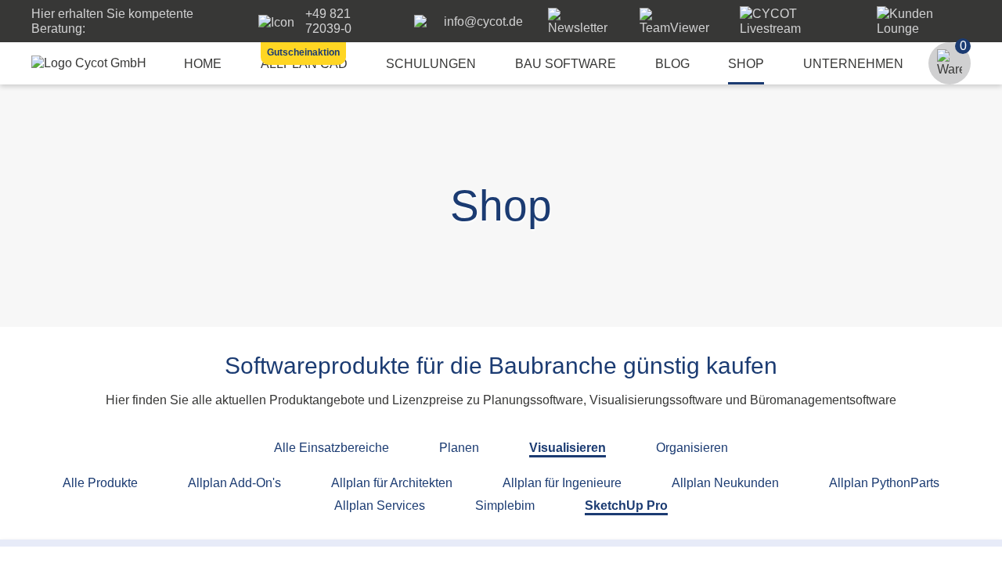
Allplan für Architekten (391, 482)
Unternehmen (853, 63)
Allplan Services (379, 505)
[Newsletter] (581, 27)
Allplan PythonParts (884, 482)
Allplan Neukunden (725, 482)
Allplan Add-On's (234, 482)
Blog (672, 63)
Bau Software (565, 63)
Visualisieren (567, 447)
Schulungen (431, 63)
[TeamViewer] (677, 27)
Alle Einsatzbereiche (331, 447)
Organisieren (692, 447)
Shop (746, 63)
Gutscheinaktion (303, 52)
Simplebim (505, 505)
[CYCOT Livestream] (796, 28)
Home (203, 63)
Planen (459, 447)
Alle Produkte (100, 482)
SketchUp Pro (626, 505)
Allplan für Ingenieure (562, 482)
